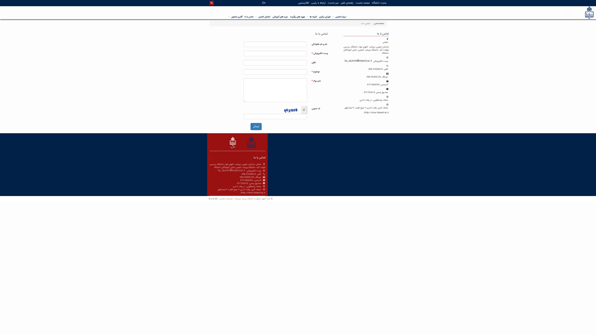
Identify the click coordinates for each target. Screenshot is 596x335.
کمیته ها (313, 17)
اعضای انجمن (264, 17)
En (263, 3)
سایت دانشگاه (379, 3)
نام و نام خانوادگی (319, 44)
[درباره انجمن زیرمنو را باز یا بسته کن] (333, 16)
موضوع (316, 71)
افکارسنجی (303, 3)
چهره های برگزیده (297, 17)
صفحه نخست (363, 3)
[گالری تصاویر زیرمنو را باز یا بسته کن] (229, 16)
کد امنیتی (316, 108)
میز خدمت (333, 3)
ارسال (256, 126)
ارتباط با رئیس (318, 3)
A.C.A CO (213, 199)
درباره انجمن (340, 17)
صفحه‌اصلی (379, 23)
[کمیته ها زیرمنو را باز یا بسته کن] (307, 16)
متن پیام (317, 81)
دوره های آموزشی (280, 17)
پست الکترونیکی (320, 53)
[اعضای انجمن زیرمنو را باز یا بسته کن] (256, 16)
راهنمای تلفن (347, 3)
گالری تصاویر (236, 17)
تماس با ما (249, 17)
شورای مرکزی (325, 17)
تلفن (314, 62)
